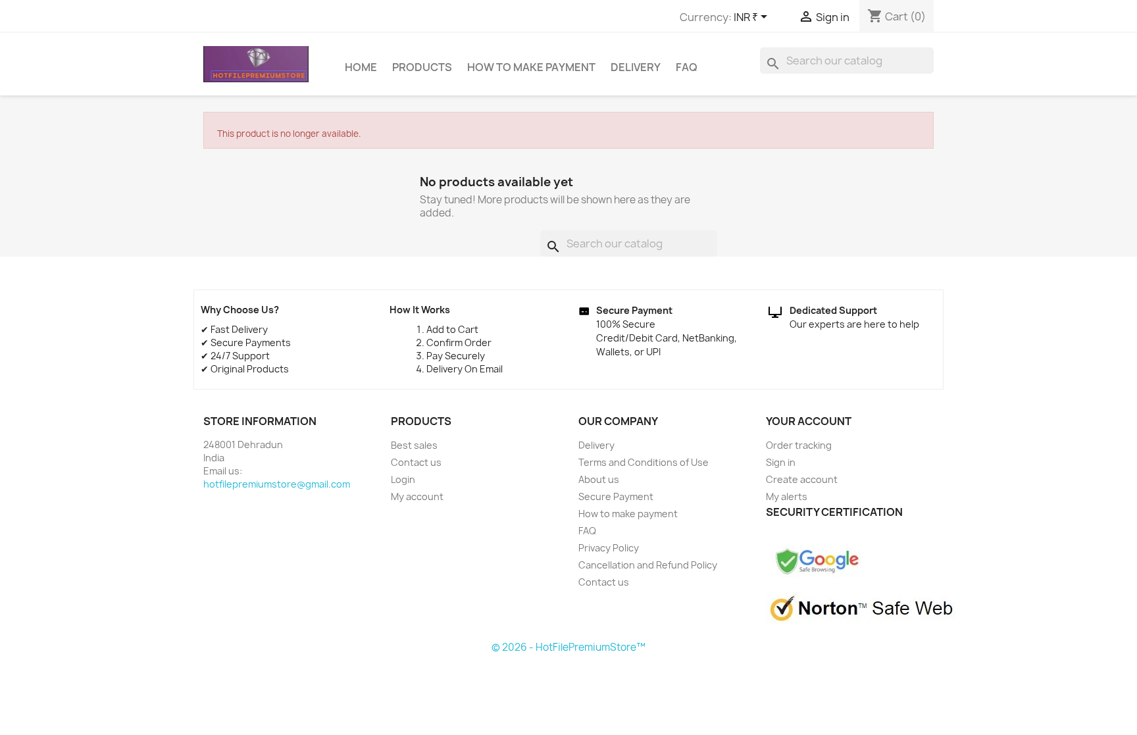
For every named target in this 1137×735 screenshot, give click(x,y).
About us (598, 479)
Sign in (781, 462)
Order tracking (799, 445)
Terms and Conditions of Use (643, 462)
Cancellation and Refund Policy (647, 565)
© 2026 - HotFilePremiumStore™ (568, 647)
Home (361, 67)
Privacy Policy (608, 548)
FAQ (686, 67)
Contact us (416, 462)
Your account (808, 421)
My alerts (786, 496)
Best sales (414, 445)
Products (422, 67)
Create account (802, 479)
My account (417, 496)
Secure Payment (615, 496)
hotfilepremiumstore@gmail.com (276, 484)
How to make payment (531, 67)
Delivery (636, 67)
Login (403, 479)
